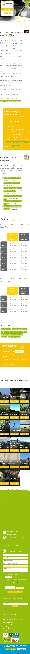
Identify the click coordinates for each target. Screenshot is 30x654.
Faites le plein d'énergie (19, 329)
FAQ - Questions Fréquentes (12, 619)
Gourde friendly (6, 329)
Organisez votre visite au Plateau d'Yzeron (14, 332)
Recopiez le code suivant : (15, 585)
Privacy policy (15, 652)
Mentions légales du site (10, 622)
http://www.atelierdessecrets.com (10, 101)
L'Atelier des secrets (14, 337)
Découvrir (4, 401)
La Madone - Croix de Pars (12, 177)
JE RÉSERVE (19, 351)
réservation (15, 146)
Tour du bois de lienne (11, 183)
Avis (4, 628)
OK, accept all (11, 649)
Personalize (21, 649)
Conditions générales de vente (12, 625)
